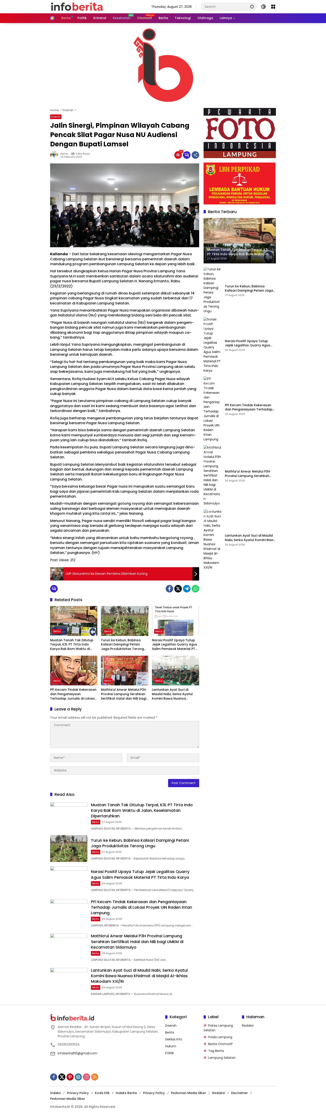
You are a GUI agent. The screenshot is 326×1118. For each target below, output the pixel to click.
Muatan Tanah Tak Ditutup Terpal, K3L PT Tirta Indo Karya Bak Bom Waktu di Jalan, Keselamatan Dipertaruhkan (71, 644)
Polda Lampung (220, 1037)
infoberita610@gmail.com (77, 1053)
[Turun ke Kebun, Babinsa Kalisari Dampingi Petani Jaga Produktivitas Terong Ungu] (124, 621)
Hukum (170, 1046)
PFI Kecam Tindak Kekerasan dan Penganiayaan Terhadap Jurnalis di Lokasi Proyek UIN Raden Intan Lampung (73, 694)
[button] (251, 6)
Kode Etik (102, 1093)
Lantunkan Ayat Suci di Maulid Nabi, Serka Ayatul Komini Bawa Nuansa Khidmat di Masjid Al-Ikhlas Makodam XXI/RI (174, 694)
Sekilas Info (173, 1039)
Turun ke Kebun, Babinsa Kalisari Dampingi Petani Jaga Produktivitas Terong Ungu (122, 644)
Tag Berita (216, 1051)
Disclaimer (239, 1093)
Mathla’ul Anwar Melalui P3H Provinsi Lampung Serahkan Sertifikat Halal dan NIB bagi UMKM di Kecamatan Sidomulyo (123, 694)
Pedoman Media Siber (188, 1093)
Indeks (55, 1093)
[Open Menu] (273, 6)
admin (64, 154)
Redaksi (247, 1025)
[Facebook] (169, 588)
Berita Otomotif (220, 1044)
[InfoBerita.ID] (76, 6)
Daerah (55, 116)
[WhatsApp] (195, 588)
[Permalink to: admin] (55, 155)
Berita (57, 631)
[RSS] (94, 1077)
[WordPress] (78, 1077)
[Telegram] (186, 588)
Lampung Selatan (222, 1057)
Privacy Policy (78, 1093)
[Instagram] (86, 1077)
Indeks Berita (126, 1093)
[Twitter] (178, 588)
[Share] (195, 155)
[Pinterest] (70, 1077)
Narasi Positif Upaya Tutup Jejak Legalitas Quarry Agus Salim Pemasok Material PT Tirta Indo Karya (174, 644)
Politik (169, 1053)
